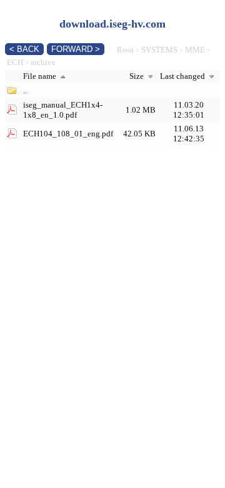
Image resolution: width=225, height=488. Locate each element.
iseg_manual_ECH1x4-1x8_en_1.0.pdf (62, 109)
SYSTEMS (159, 49)
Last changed (183, 76)
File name (40, 76)
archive (43, 62)
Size (137, 76)
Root (125, 49)
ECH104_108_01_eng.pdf (68, 133)
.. (25, 90)
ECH (15, 62)
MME (195, 49)
